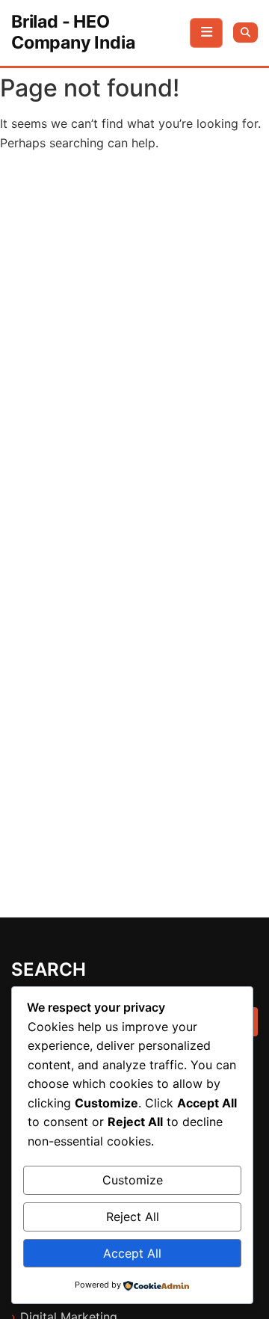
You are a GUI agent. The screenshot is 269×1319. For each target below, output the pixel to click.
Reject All (132, 1216)
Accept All (132, 1253)
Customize (132, 1179)
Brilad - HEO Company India (72, 32)
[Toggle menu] (206, 33)
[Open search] (245, 32)
